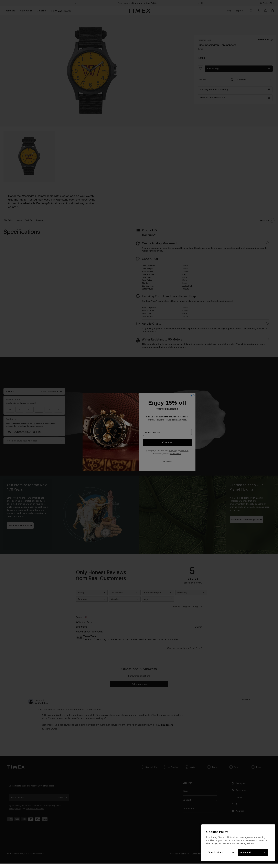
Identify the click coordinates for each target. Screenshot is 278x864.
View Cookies (216, 852)
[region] (238, 842)
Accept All (245, 852)
